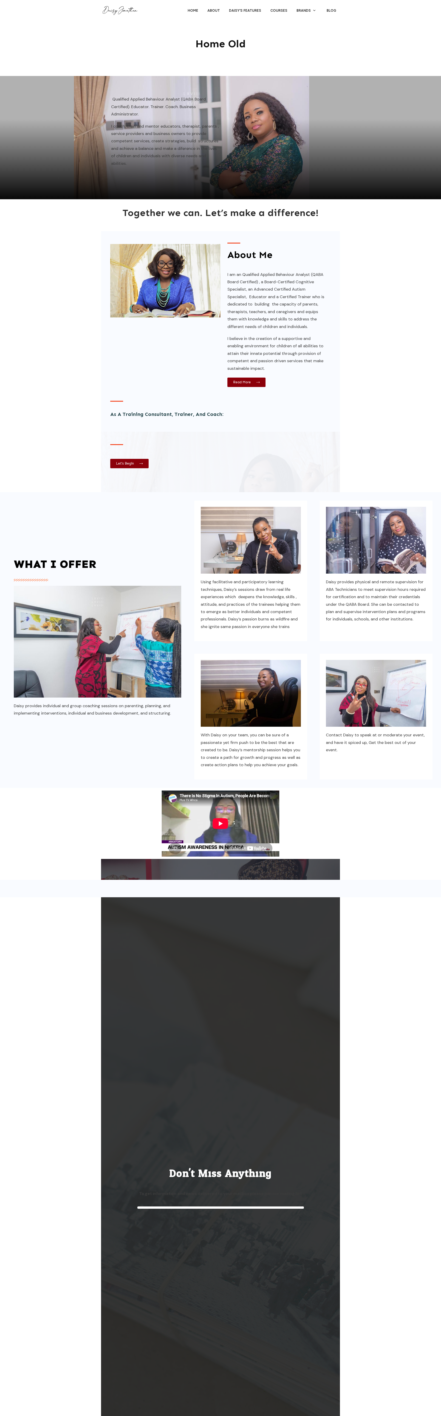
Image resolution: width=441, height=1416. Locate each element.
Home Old (220, 43)
